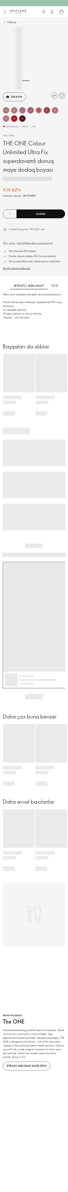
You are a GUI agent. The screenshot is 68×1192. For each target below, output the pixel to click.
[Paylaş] (54, 95)
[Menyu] (5, 12)
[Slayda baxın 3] (42, 84)
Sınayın (16, 97)
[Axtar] (43, 11)
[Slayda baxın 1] (26, 84)
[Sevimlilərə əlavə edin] (62, 95)
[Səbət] (61, 12)
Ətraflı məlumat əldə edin (16, 268)
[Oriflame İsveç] (18, 11)
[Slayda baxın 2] (34, 84)
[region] (34, 58)
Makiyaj (11, 22)
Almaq (41, 214)
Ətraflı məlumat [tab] (29, 286)
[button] (6, 110)
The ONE (9, 135)
